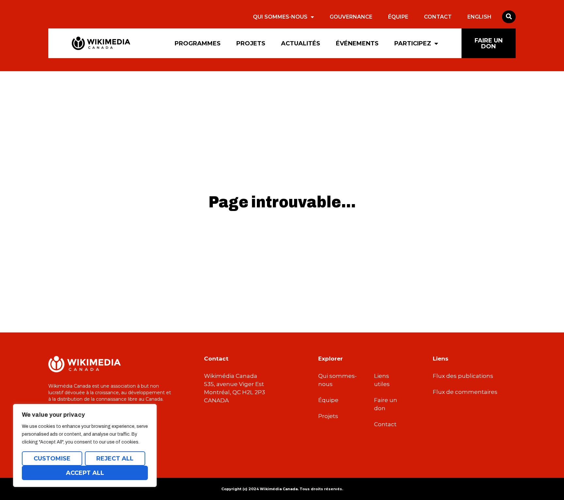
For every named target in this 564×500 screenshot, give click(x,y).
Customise (52, 458)
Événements (357, 43)
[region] (85, 445)
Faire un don (385, 404)
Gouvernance (351, 17)
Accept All (85, 472)
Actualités (300, 43)
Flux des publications (463, 376)
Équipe (398, 17)
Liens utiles (382, 380)
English (479, 17)
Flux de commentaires (465, 392)
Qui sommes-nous (280, 17)
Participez (412, 43)
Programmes (198, 43)
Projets (250, 43)
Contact (438, 17)
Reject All (114, 458)
